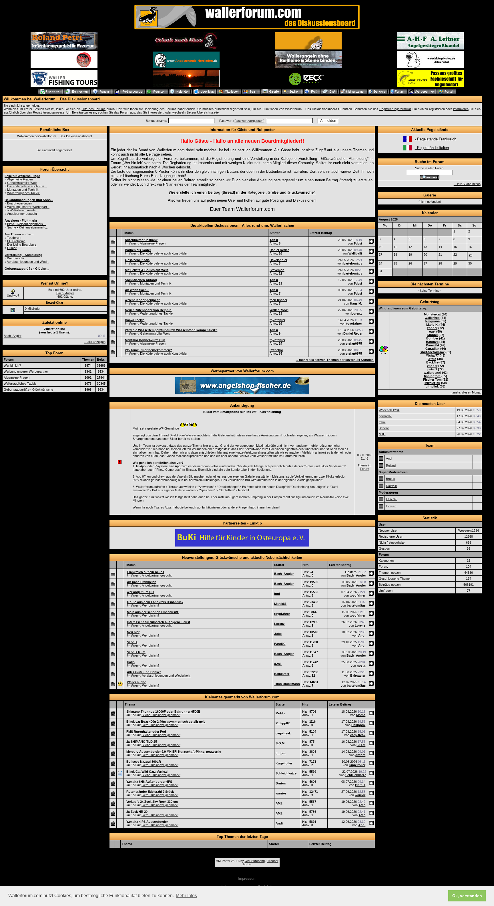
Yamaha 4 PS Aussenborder (147, 821)
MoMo (280, 713)
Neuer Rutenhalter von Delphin (148, 310)
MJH (382, 434)
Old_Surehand (255, 861)
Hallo (131, 662)
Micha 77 (432, 355)
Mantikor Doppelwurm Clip (145, 340)
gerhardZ (385, 416)
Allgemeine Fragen (20, 179)
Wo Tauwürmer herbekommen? (148, 350)
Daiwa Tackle (134, 320)
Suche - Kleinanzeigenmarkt (161, 715)
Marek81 (280, 603)
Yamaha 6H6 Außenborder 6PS (149, 781)
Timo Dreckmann (287, 684)
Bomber (432, 338)
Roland (391, 465)
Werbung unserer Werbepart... (28, 206)
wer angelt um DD (140, 592)
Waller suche (136, 682)
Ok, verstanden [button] (467, 895)
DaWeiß (391, 486)
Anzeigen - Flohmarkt (21, 220)
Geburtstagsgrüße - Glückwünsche (28, 389)
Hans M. (356, 303)
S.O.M (280, 743)
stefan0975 (354, 343)
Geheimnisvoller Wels (22, 182)
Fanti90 (279, 643)
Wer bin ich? (15, 258)
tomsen (391, 506)
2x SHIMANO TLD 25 (141, 741)
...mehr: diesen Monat (466, 392)
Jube (278, 633)
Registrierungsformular (395, 109)
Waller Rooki (279, 310)
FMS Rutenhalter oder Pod (146, 731)
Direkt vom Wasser (183, 435)
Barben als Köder (138, 250)
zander (432, 328)
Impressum (247, 878)
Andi (361, 635)
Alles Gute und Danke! (144, 672)
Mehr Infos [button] (186, 895)
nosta (361, 665)
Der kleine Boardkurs (22, 244)
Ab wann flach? (137, 290)
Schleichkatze (286, 773)
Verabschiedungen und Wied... (28, 261)
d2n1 (278, 663)
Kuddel (432, 335)
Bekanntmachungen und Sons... (29, 200)
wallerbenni (432, 372)
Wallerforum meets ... (24, 210)
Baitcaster (281, 673)
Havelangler (278, 260)
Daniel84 (432, 345)
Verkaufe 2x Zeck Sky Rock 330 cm (152, 801)
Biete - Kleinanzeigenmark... (26, 224)
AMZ (279, 803)
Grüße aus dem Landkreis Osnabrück (155, 602)
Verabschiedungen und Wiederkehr (166, 675)
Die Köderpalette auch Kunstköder (164, 253)
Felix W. (391, 499)
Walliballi (355, 253)
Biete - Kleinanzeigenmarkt (160, 725)
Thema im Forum (364, 467)
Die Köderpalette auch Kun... (27, 186)
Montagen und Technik (23, 189)
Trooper (272, 861)
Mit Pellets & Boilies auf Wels (146, 270)
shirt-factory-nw (432, 352)
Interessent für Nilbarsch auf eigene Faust (158, 622)
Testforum (14, 237)
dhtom (281, 753)
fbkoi (382, 422)
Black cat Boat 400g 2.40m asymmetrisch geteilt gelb (166, 721)
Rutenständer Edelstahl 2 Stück (150, 791)
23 (470, 255)
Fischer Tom (432, 379)
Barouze (432, 341)
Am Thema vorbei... (19, 234)
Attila (432, 359)
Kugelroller (284, 763)
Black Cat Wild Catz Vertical (147, 771)
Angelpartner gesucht (22, 213)
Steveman (277, 270)
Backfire (432, 362)
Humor (12, 248)
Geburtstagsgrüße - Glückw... (27, 268)
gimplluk (432, 386)
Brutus (281, 783)
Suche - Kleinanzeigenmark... (27, 227)
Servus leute (136, 652)
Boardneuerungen (19, 203)
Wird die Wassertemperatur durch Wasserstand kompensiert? (171, 330)
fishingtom (432, 376)
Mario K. (432, 324)
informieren (461, 109)
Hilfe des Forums (93, 109)
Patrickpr (276, 350)
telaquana (432, 321)
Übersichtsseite (208, 112)
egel (432, 331)
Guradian (432, 348)
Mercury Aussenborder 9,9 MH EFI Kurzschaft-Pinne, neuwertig (173, 751)
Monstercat (432, 314)
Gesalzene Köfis (137, 260)
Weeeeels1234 (389, 410)
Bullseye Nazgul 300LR (143, 761)
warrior (281, 793)
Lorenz (356, 313)
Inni (277, 593)
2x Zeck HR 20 (137, 811)
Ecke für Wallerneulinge (22, 176)
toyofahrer (277, 320)
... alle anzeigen (94, 341)
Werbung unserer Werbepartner (26, 371)
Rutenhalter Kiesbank (141, 240)
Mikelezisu (432, 383)
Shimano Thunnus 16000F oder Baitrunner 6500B (163, 711)
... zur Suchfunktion (467, 184)
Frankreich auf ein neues (145, 572)
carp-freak (283, 733)
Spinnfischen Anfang (141, 280)
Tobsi (274, 240)
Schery (384, 428)
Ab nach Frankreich (141, 582)
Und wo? (13, 295)
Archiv (247, 864)
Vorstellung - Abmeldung (23, 255)
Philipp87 (283, 723)
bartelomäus (352, 263)
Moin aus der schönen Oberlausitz (153, 612)
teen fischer (278, 300)
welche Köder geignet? (142, 300)
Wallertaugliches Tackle (23, 193)
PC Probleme (16, 241)
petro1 (432, 369)
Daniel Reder (279, 250)
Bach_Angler (65, 293)
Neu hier (133, 632)
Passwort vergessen (248, 120)
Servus (132, 642)
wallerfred (432, 317)
